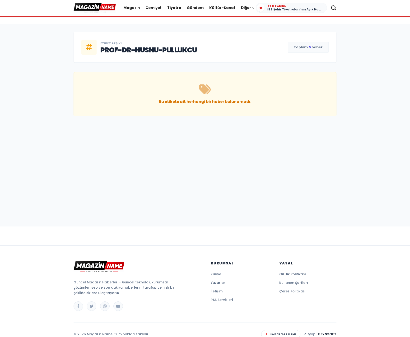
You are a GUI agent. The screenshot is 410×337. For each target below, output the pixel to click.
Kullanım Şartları (293, 282)
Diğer (246, 7)
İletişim (217, 291)
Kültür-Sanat (222, 7)
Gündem (195, 7)
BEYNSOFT (327, 334)
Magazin (131, 7)
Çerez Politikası (292, 291)
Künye (216, 274)
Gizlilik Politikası (292, 274)
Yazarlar (218, 282)
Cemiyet (153, 7)
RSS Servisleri (222, 299)
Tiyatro (174, 7)
